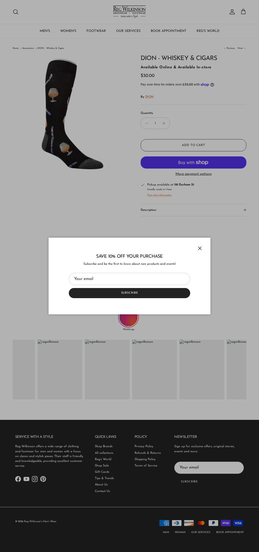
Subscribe (129, 293)
